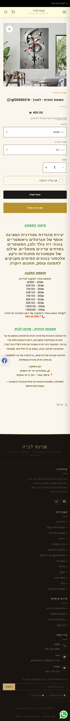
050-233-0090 (58, 3)
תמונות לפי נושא (56, 527)
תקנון (62, 572)
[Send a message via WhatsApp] (63, 714)
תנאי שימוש (49, 716)
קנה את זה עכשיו (35, 207)
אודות (62, 566)
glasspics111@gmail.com (45, 660)
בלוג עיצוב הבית (56, 619)
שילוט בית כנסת (56, 550)
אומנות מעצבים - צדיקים (52, 555)
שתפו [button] (59, 404)
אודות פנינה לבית (56, 608)
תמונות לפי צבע (56, 589)
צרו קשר (60, 625)
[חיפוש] (5, 12)
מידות (64, 124)
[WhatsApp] (56, 501)
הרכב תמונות (58, 544)
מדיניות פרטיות (32, 716)
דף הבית (61, 522)
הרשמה (9, 686)
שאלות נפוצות (57, 614)
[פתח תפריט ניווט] (64, 12)
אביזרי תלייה (61, 142)
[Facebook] (64, 501)
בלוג (63, 583)
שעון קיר (60, 561)
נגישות (18, 716)
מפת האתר (59, 578)
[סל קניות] (12, 12)
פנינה (35, 447)
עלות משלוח (61, 118)
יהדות (62, 538)
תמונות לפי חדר (56, 533)
